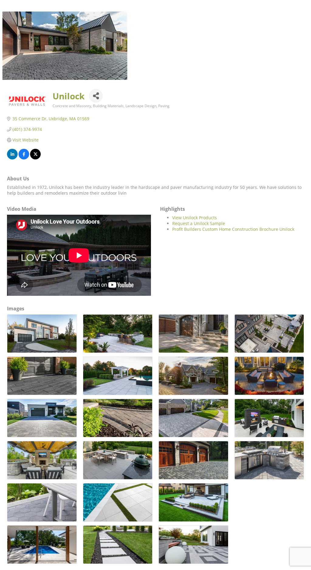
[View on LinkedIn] (12, 158)
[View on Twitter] (35, 158)
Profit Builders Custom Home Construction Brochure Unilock (233, 229)
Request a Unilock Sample (198, 223)
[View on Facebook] (24, 158)
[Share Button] (96, 96)
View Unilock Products (194, 217)
